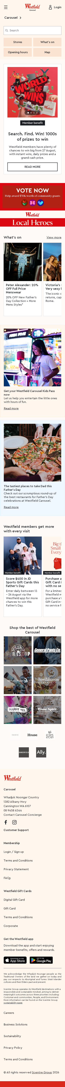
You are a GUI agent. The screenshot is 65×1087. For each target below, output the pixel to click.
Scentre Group (42, 1072)
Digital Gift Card (14, 899)
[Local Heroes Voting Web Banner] (32, 205)
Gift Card (10, 908)
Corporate (11, 926)
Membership (12, 843)
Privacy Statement (16, 869)
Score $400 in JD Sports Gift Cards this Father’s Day (22, 582)
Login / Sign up (14, 851)
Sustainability (12, 1036)
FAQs (7, 878)
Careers (9, 1012)
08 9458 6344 (13, 810)
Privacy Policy (13, 1047)
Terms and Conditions (18, 860)
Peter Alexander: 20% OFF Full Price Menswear (22, 288)
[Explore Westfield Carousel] (32, 7)
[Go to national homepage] (13, 777)
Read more (33, 166)
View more (54, 237)
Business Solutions (15, 1024)
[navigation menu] (8, 7)
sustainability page (13, 1003)
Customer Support (16, 830)
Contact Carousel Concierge (23, 814)
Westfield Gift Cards (17, 891)
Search (14, 30)
